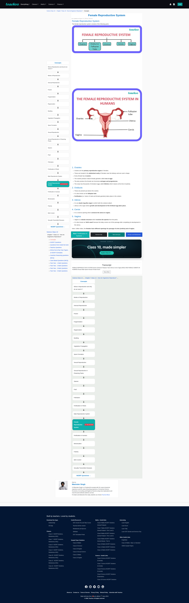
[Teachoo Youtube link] (98, 586)
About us (69, 592)
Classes (34, 4)
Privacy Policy (95, 592)
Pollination (51, 162)
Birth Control (51, 213)
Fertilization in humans (54, 191)
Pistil (49, 155)
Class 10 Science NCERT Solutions (106, 579)
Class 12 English (77, 557)
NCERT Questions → (58, 227)
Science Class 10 (51, 11)
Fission (50, 89)
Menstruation (51, 199)
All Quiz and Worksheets (134, 234)
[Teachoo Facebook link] (86, 586)
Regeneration (51, 104)
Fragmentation (52, 97)
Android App (52, 522)
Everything (24, 4)
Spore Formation (52, 125)
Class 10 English (77, 548)
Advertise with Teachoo (115, 592)
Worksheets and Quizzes (79, 528)
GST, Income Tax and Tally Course (82, 522)
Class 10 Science (77, 545)
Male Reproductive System (55, 176)
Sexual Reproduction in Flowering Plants (57, 140)
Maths (43, 4)
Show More (107, 272)
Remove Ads (98, 234)
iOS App (51, 525)
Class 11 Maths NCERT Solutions (106, 547)
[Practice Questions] (174, 4)
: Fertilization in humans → (80, 235)
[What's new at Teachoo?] (170, 4)
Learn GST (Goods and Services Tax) (131, 531)
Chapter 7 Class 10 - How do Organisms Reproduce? (70, 11)
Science (51, 4)
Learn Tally (124, 528)
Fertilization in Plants (53, 169)
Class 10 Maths (77, 542)
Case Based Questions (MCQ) (59, 260)
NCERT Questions (55, 242)
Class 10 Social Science (79, 551)
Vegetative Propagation (54, 118)
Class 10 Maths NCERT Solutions (106, 544)
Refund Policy (104, 592)
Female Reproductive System (57, 184)
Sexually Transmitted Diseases (56, 220)
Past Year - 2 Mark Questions (58, 265)
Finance (59, 4)
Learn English (125, 522)
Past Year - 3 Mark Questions (58, 268)
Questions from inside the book (59, 245)
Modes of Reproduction (54, 75)
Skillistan (75, 531)
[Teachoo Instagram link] (90, 586)
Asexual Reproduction (54, 82)
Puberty (50, 206)
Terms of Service (85, 592)
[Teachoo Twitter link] (94, 586)
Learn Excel (125, 525)
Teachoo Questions (56, 247)
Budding (50, 111)
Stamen (50, 148)
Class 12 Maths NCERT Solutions (106, 550)
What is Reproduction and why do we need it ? (57, 67)
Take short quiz (116, 234)
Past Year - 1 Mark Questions (58, 263)
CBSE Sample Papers (127, 545)
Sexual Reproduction (53, 132)
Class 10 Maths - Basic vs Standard (131, 542)
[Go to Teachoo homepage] (12, 4)
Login (180, 4)
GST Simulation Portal (79, 534)
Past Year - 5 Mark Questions (58, 271)
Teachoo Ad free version (79, 525)
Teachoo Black (106, 494)
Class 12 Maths (77, 554)
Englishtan (124, 540)
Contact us (76, 592)
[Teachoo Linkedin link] (102, 586)
